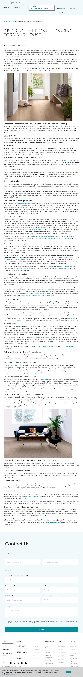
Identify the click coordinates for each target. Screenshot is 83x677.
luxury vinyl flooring (43, 293)
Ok (68, 672)
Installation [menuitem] (61, 662)
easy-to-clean (67, 160)
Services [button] (15, 12)
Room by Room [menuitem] (73, 650)
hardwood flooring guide (44, 236)
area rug (46, 379)
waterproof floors (15, 365)
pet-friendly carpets (45, 346)
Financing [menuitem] (36, 667)
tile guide (71, 318)
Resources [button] (17, 7)
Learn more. (11, 674)
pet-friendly (39, 373)
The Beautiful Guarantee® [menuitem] (62, 655)
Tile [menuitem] (34, 661)
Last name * (45, 558)
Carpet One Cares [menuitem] (73, 654)
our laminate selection (23, 268)
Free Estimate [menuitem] (37, 664)
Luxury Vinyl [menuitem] (36, 649)
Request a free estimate (53, 523)
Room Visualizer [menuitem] (48, 647)
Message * (8, 606)
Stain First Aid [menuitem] (62, 649)
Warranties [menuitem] (61, 659)
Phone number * (10, 585)
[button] (56, 13)
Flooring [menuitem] (35, 646)
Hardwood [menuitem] (36, 652)
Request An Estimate (73, 7)
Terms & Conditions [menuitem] (73, 662)
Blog (14, 21)
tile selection (15, 320)
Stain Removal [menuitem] (62, 646)
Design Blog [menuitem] (49, 663)
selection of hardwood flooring (61, 238)
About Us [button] (6, 12)
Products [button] (6, 7)
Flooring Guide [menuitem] (62, 652)
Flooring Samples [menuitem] (47, 651)
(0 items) (62, 12)
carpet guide (69, 346)
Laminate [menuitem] (35, 658)
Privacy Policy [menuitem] (74, 666)
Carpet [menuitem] (35, 655)
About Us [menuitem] (73, 646)
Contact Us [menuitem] (73, 658)
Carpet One (7, 21)
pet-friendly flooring (23, 203)
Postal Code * (9, 595)
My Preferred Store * (48, 595)
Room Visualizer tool (35, 496)
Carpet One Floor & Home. (14, 666)
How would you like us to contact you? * (16, 575)
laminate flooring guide (64, 266)
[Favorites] (59, 13)
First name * (8, 558)
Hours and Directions (61, 7)
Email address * (46, 585)
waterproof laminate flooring (13, 259)
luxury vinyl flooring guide (31, 295)
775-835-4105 (16, 3)
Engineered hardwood (35, 229)
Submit (41, 629)
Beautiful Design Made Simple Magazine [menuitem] (49, 658)
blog (23, 496)
